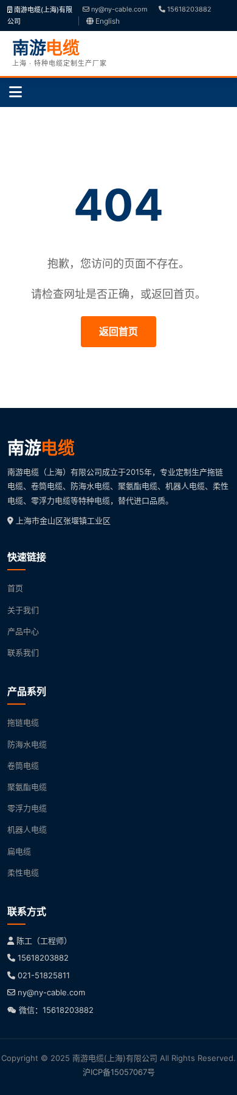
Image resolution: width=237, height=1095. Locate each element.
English (107, 21)
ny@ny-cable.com (118, 9)
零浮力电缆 (27, 808)
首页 (15, 588)
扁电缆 (19, 851)
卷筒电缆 (23, 765)
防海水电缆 (27, 744)
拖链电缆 (23, 722)
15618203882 (188, 9)
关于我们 (23, 610)
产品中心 (23, 631)
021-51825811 (44, 975)
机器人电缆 (27, 829)
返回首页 (118, 331)
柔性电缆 (23, 872)
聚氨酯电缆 (27, 787)
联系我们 (23, 652)
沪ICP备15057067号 (119, 1072)
